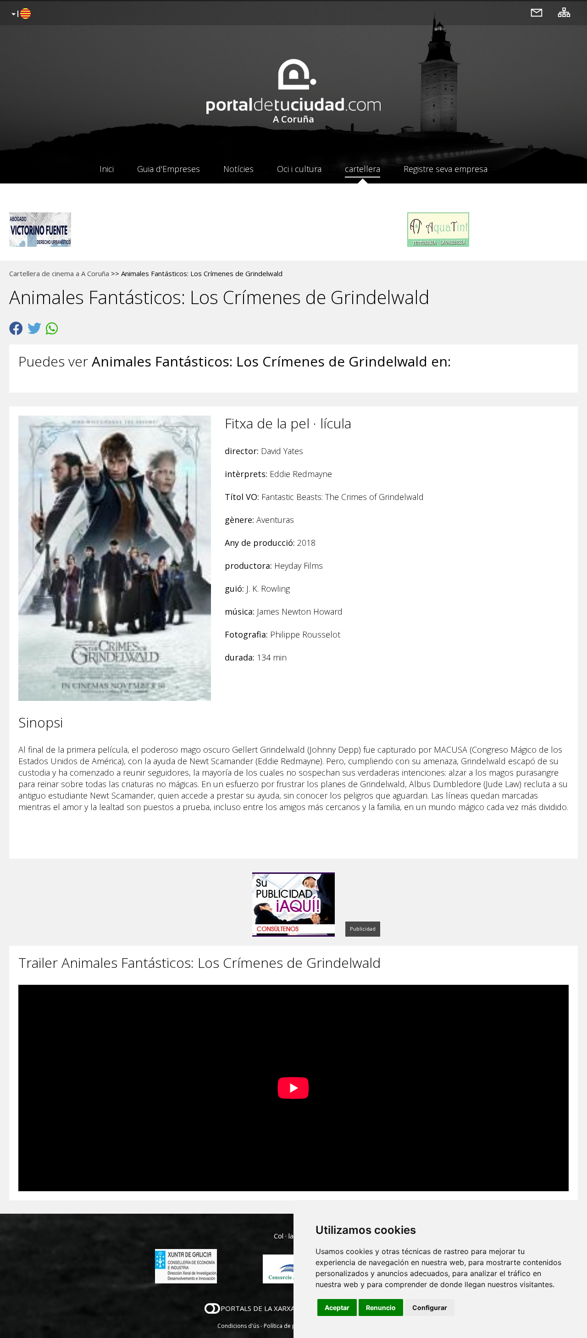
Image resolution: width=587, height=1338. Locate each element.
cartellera (362, 168)
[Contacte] (536, 12)
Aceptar (337, 1307)
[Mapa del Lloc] (564, 12)
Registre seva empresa (445, 168)
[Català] (20, 14)
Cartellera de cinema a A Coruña (59, 273)
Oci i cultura (299, 168)
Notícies (238, 168)
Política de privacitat (290, 1326)
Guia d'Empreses (168, 168)
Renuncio (381, 1307)
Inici (107, 168)
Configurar (429, 1307)
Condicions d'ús (238, 1326)
